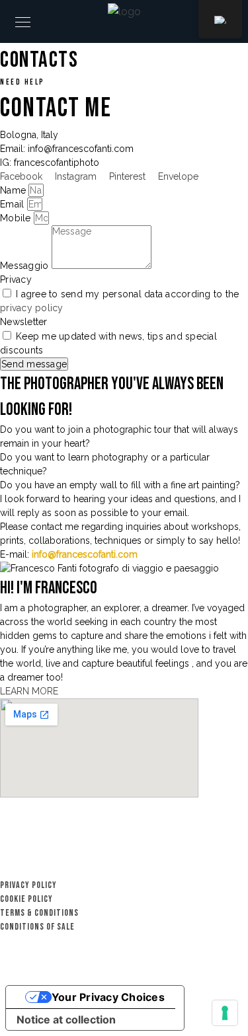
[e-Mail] (172, 871)
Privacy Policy (28, 885)
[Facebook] (241, 871)
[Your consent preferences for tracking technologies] (224, 1012)
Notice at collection (66, 1019)
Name (14, 190)
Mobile (17, 218)
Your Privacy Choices (108, 997)
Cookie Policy (26, 899)
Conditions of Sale (37, 926)
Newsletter (24, 321)
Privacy (16, 279)
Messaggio (26, 265)
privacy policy (31, 308)
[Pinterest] (218, 871)
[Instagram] (195, 871)
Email (13, 204)
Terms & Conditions (39, 912)
